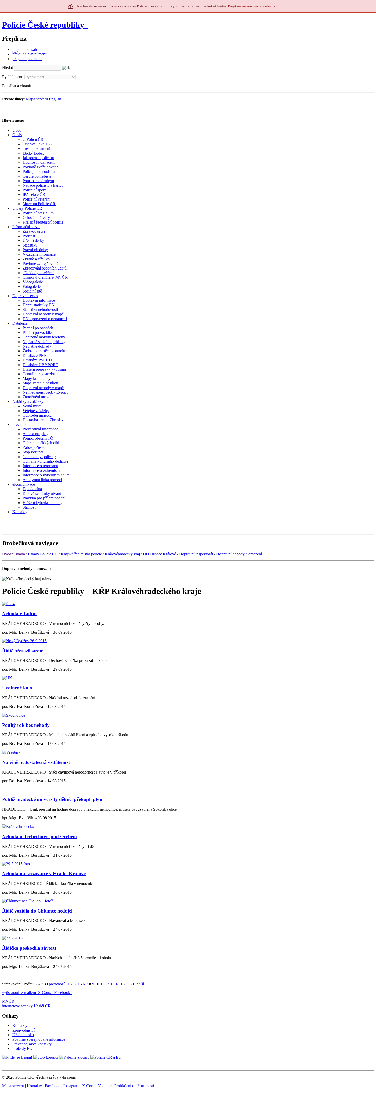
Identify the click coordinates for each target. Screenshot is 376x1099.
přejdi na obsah (24, 49)
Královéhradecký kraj (122, 554)
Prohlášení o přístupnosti (134, 1086)
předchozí (57, 984)
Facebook (62, 992)
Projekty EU (22, 1048)
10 (97, 984)
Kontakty (19, 1025)
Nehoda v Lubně (19, 613)
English (55, 99)
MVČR (8, 1001)
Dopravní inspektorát (196, 554)
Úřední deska (23, 1035)
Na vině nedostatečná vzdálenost (36, 762)
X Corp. (45, 992)
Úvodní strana (13, 554)
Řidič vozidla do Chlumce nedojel (37, 911)
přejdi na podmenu (27, 58)
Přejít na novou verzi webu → (252, 6)
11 (102, 984)
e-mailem (28, 992)
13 (112, 984)
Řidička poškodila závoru (29, 948)
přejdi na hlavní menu (29, 54)
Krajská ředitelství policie (81, 554)
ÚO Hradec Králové (159, 554)
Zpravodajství (23, 1030)
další (140, 984)
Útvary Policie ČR (43, 554)
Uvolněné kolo (17, 688)
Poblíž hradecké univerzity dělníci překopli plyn (52, 799)
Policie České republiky (43, 24)
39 (132, 984)
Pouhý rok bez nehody (26, 725)
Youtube (105, 1086)
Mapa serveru (37, 99)
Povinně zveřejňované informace (38, 1039)
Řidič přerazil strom (23, 650)
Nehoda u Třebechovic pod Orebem (39, 836)
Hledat (7, 67)
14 (117, 984)
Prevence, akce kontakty (32, 1044)
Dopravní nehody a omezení (239, 554)
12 (107, 984)
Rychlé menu (12, 77)
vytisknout (10, 992)
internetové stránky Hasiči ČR (26, 1006)
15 (122, 984)
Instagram (71, 1086)
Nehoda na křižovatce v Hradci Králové (44, 873)
